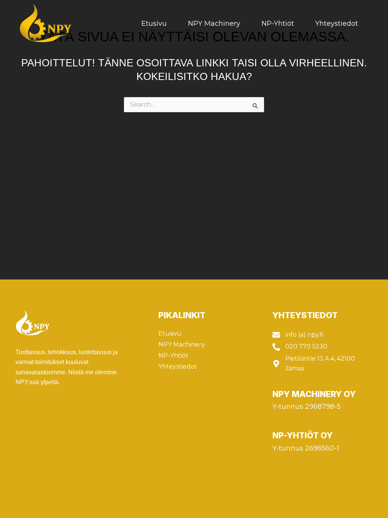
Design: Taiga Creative (237, 506)
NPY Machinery (214, 23)
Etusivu (154, 23)
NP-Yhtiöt (277, 23)
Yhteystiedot (336, 23)
